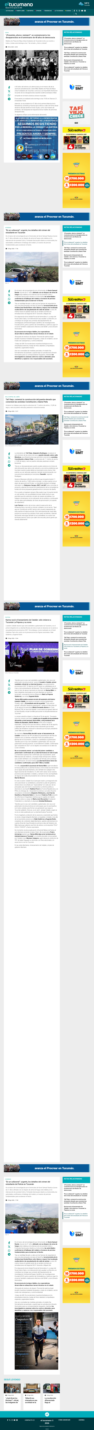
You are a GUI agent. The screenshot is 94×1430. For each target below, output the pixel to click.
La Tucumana (59, 10)
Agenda (68, 10)
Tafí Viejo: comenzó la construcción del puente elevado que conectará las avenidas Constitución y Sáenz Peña (75, 54)
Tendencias (48, 10)
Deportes (30, 10)
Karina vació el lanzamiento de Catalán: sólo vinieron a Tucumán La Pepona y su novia (75, 61)
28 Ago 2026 (10, 1395)
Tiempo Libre (20, 10)
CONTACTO (29, 1420)
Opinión (38, 10)
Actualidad (9, 10)
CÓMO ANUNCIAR (64, 1420)
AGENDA (81, 1420)
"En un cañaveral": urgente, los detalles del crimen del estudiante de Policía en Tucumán (76, 68)
